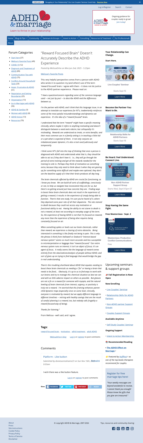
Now (124, 26)
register (81, 337)
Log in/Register (104, 7)
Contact (129, 7)
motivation (65, 331)
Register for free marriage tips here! (117, 375)
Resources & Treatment (101, 38)
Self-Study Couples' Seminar (120, 324)
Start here (15, 57)
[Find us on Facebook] (113, 429)
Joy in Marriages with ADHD (22, 103)
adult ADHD (92, 331)
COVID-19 (15, 65)
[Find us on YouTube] (123, 429)
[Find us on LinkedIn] (127, 429)
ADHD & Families (18, 109)
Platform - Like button (55, 356)
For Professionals (122, 38)
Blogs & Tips (20, 38)
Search (118, 7)
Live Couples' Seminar (117, 289)
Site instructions (15, 428)
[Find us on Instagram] (132, 429)
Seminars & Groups (51, 38)
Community (34, 38)
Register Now (102, 2)
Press (11, 425)
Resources (15, 120)
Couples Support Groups (118, 313)
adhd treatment (78, 331)
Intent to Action (69, 38)
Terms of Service (15, 436)
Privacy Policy (14, 433)
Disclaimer (13, 439)
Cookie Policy (14, 431)
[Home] (30, 19)
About (10, 43)
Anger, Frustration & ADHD (22, 87)
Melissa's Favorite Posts (52, 74)
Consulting (84, 38)
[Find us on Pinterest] (118, 429)
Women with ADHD (19, 113)
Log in (72, 337)
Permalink (95, 361)
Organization (16, 100)
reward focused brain (50, 331)
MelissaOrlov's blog (58, 337)
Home (10, 38)
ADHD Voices (16, 117)
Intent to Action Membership (120, 336)
